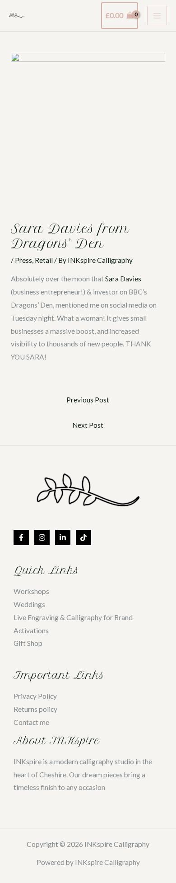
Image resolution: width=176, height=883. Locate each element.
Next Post (87, 425)
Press (23, 260)
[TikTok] (83, 537)
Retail (44, 260)
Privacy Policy (35, 696)
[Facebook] (21, 537)
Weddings (29, 604)
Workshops (31, 591)
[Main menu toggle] (157, 16)
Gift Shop (28, 643)
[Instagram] (42, 537)
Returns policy (35, 709)
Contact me (31, 722)
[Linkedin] (62, 537)
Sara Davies (123, 279)
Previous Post (87, 400)
